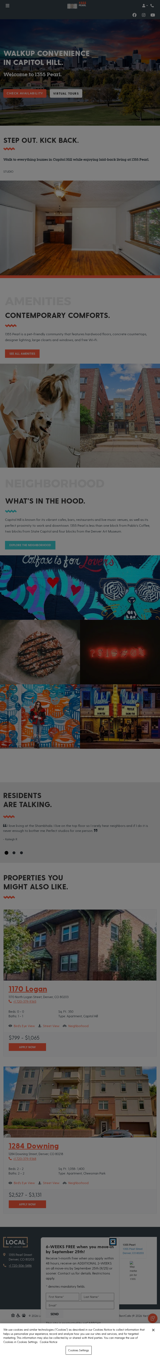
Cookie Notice (48, 1341)
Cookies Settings (78, 1350)
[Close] (153, 1330)
